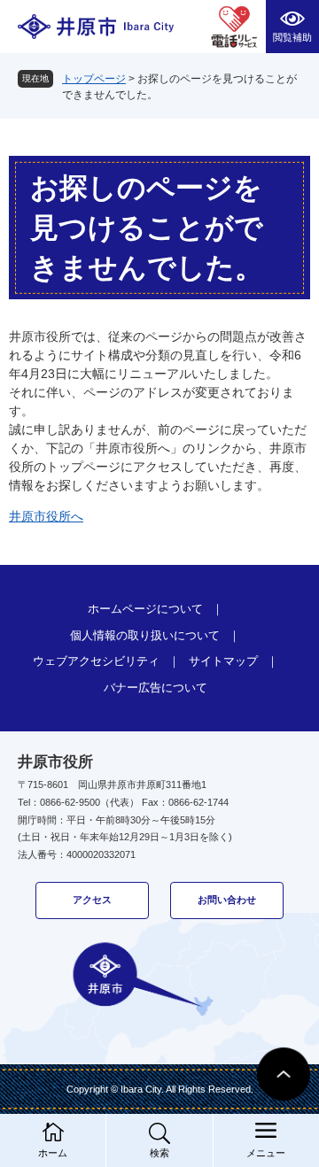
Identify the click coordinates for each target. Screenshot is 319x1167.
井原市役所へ (46, 516)
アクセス (92, 899)
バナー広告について (155, 687)
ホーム (52, 1153)
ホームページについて (145, 608)
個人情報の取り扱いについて (145, 635)
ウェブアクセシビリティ (96, 661)
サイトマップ (223, 661)
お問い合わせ (227, 899)
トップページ (94, 79)
